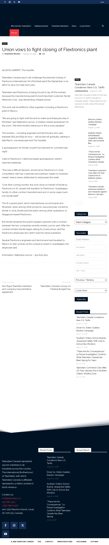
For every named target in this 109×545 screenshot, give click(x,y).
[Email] (35, 60)
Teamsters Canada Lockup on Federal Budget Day (55, 287)
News (74, 26)
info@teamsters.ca (11, 498)
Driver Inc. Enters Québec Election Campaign (95, 122)
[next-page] (81, 203)
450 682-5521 (8, 502)
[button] (102, 26)
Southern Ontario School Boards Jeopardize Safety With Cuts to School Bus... (96, 138)
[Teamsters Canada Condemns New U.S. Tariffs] (91, 69)
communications (81, 91)
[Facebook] (5, 2)
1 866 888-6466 (10, 505)
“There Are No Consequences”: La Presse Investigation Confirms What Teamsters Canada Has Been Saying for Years (91, 355)
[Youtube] (19, 2)
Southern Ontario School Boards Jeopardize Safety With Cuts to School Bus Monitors (91, 341)
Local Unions (85, 26)
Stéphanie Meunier (12, 54)
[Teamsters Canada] (54, 13)
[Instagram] (10, 2)
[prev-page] (76, 203)
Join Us (14, 33)
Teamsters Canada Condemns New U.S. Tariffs (90, 318)
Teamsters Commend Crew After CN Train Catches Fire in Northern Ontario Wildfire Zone (91, 371)
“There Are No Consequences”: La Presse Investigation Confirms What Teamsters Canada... (96, 157)
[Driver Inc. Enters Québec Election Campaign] (80, 122)
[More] (42, 60)
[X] (14, 2)
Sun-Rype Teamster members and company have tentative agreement (17, 289)
